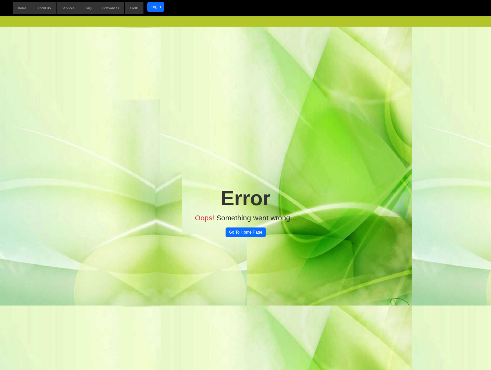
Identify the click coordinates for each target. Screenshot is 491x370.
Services (68, 8)
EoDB (134, 8)
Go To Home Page (245, 232)
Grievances (110, 8)
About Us (44, 8)
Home (22, 8)
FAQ (88, 8)
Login (156, 7)
